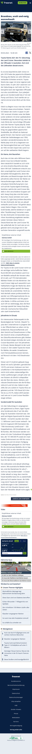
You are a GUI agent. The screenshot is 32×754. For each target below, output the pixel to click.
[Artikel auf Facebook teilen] (27, 52)
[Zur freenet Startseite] (6, 2)
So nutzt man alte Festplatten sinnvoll (15, 618)
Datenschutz (16, 693)
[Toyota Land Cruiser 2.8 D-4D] (16, 32)
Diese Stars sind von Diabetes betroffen (16, 598)
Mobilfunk (22, 3)
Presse (16, 713)
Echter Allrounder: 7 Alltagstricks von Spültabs (15, 603)
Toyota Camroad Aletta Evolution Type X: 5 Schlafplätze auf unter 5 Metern (15, 645)
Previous (2, 32)
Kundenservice (16, 681)
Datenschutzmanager (16, 697)
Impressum (16, 689)
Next (29, 32)
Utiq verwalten (16, 701)
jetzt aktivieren (9, 251)
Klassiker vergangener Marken (13, 614)
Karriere (16, 721)
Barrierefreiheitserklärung (16, 685)
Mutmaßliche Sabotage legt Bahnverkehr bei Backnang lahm (13, 592)
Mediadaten (16, 717)
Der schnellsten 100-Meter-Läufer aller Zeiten (15, 608)
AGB (16, 705)
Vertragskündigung (16, 725)
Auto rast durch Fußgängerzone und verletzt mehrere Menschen (16, 634)
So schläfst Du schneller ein (11, 623)
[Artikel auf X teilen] (30, 52)
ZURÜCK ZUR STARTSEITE (21, 499)
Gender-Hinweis (16, 709)
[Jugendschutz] (16, 738)
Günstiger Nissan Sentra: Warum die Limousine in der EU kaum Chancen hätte (16, 653)
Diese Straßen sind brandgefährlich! (16, 659)
